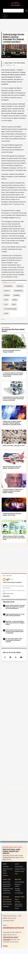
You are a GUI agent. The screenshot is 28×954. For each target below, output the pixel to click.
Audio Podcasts (7, 904)
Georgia (6, 295)
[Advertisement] (14, 723)
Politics (5, 873)
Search (17, 899)
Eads (16, 873)
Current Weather (19, 882)
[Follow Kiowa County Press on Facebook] (10, 657)
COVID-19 (7, 290)
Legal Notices (7, 893)
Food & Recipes (7, 899)
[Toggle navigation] (4, 16)
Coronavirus (18, 290)
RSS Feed (17, 902)
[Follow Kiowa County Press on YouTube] (21, 657)
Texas (13, 304)
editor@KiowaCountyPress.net (13, 928)
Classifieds (6, 906)
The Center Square (10, 309)
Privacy (17, 908)
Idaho (6, 299)
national (20, 286)
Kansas (14, 299)
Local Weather (19, 893)
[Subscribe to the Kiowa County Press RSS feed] (16, 657)
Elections (5, 875)
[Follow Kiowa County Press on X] (5, 657)
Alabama (16, 295)
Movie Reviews (7, 902)
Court (6, 313)
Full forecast (6, 596)
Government (8, 286)
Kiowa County (19, 866)
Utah (5, 304)
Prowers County (19, 871)
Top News (6, 866)
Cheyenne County (20, 869)
